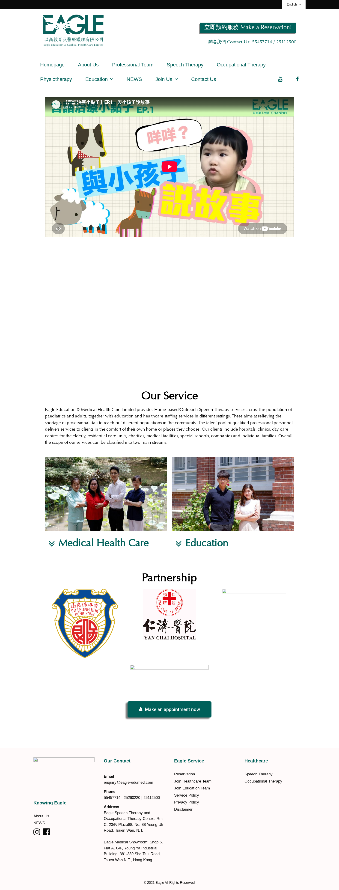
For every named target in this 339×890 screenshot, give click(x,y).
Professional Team (132, 65)
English (292, 4)
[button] (248, 28)
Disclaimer (183, 809)
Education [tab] (206, 544)
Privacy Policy (186, 802)
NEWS (134, 79)
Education (96, 79)
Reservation (184, 774)
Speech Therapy (185, 65)
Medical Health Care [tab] (104, 544)
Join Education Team (192, 788)
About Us (88, 65)
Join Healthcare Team (192, 781)
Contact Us (203, 79)
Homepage (52, 65)
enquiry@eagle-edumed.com (128, 782)
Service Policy (186, 795)
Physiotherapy (56, 79)
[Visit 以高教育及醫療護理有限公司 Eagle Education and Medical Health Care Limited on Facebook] (46, 833)
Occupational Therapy (241, 65)
